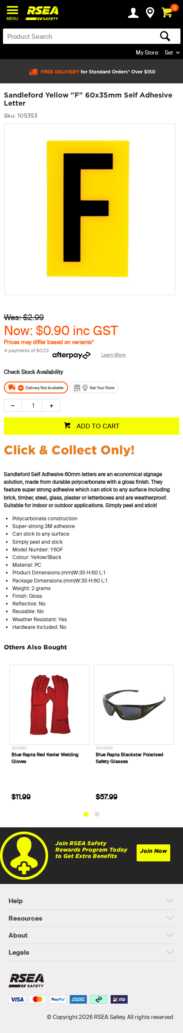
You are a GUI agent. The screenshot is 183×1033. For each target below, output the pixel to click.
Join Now (153, 851)
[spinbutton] (31, 405)
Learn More (113, 355)
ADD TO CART (97, 426)
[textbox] (72, 36)
